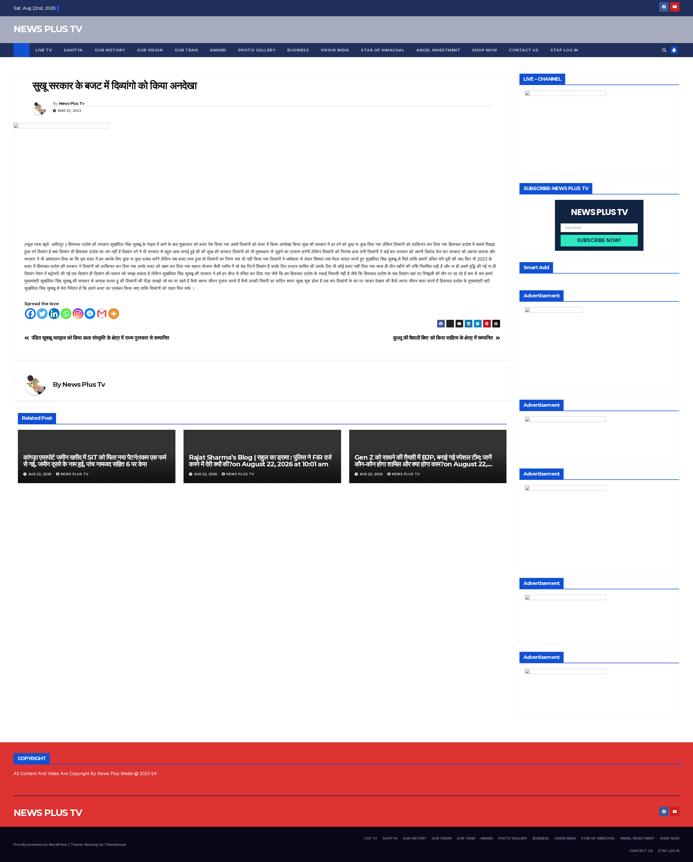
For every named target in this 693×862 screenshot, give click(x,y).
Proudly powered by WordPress (41, 844)
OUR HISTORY (110, 50)
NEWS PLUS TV (48, 29)
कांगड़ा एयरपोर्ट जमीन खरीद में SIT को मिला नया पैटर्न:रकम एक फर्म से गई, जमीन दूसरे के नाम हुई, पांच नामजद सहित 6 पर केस (94, 460)
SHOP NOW (484, 50)
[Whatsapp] (66, 313)
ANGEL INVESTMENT (438, 50)
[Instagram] (78, 313)
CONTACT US (523, 50)
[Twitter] (42, 313)
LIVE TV (43, 50)
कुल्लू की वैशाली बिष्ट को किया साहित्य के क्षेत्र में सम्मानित (443, 338)
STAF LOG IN (564, 50)
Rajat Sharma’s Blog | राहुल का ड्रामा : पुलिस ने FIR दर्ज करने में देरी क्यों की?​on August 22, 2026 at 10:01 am (260, 460)
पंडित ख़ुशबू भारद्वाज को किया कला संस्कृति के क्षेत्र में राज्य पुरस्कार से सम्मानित (100, 338)
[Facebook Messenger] (89, 313)
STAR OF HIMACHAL (382, 50)
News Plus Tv (71, 103)
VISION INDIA (335, 50)
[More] (113, 313)
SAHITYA (73, 50)
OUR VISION (150, 50)
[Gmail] (101, 313)
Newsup (91, 844)
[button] (664, 50)
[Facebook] (30, 313)
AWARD (218, 50)
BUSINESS (298, 50)
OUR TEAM (186, 50)
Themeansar (115, 844)
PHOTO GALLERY (257, 50)
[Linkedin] (54, 313)
